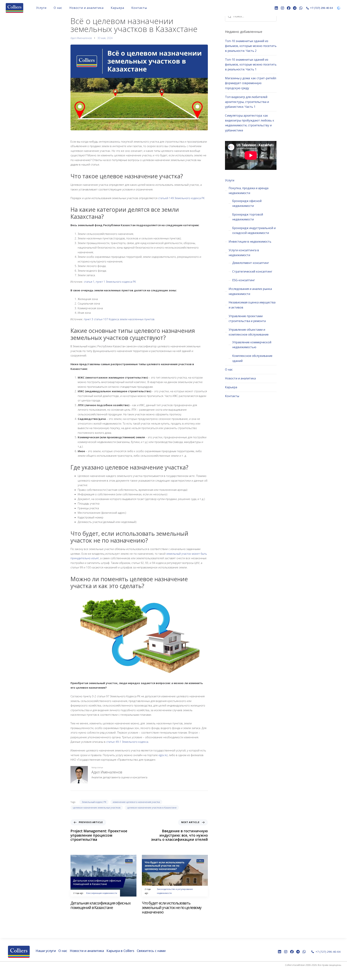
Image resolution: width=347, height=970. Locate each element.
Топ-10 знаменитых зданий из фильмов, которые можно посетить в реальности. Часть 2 (251, 46)
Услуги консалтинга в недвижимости (244, 252)
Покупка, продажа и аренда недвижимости (248, 190)
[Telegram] (295, 8)
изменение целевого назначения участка (136, 802)
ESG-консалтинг (243, 280)
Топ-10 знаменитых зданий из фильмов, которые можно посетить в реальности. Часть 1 (251, 64)
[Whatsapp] (301, 8)
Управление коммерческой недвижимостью (251, 344)
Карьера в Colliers (120, 951)
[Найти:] (251, 16)
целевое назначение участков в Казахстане (152, 807)
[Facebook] (288, 8)
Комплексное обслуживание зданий (252, 358)
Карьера (117, 8)
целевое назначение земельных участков (97, 807)
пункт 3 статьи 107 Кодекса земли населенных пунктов (119, 319)
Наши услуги (46, 951)
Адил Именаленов (81, 38)
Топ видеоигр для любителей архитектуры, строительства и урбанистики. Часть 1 (247, 102)
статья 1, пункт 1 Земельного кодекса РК (110, 281)
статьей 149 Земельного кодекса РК (181, 198)
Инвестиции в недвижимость (250, 241)
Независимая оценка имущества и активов (252, 304)
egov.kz (163, 755)
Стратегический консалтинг (252, 271)
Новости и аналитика (86, 8)
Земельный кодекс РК (94, 802)
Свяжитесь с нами (151, 951)
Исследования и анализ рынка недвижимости (250, 291)
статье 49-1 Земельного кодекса (127, 741)
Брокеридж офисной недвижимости (247, 203)
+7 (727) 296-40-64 (321, 8)
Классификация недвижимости (101, 893)
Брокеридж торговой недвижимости (247, 216)
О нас (58, 8)
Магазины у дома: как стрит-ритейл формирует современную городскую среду (250, 83)
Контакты (139, 8)
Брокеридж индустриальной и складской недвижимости (254, 230)
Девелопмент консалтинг (250, 263)
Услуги (41, 8)
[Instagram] (282, 8)
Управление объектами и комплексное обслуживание (249, 332)
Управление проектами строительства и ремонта (247, 318)
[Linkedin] (276, 8)
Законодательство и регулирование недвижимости (175, 891)
